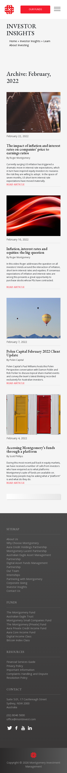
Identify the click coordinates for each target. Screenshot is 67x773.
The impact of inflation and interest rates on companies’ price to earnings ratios (33, 149)
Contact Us (13, 591)
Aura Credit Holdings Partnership (27, 547)
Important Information (20, 670)
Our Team (13, 571)
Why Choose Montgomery (23, 543)
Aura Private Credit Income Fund (26, 628)
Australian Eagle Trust (20, 616)
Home (13, 41)
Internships (13, 575)
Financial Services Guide (21, 662)
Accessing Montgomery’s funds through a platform (31, 449)
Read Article (15, 184)
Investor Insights (30, 41)
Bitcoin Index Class (18, 640)
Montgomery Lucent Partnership (27, 551)
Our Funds (35, 9)
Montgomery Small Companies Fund (29, 620)
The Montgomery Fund (21, 612)
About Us (12, 539)
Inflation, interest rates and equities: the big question (27, 250)
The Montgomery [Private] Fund (26, 624)
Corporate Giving (17, 583)
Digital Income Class (19, 636)
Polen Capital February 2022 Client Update (33, 353)
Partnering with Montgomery (24, 579)
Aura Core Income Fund (21, 632)
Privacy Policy (15, 666)
